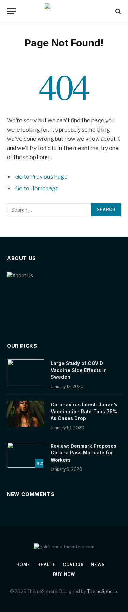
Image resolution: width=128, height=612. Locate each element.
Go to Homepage (37, 188)
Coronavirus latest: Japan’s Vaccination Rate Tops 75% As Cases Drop (84, 411)
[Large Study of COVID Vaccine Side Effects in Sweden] (25, 372)
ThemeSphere (102, 591)
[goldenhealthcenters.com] (64, 11)
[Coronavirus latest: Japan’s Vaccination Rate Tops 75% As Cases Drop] (25, 414)
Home (23, 564)
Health (46, 564)
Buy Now (64, 574)
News (98, 564)
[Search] (117, 11)
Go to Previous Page (41, 177)
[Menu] (11, 11)
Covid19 (73, 564)
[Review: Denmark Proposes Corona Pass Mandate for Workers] (25, 455)
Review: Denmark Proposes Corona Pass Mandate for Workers (83, 452)
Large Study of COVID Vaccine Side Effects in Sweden (79, 370)
